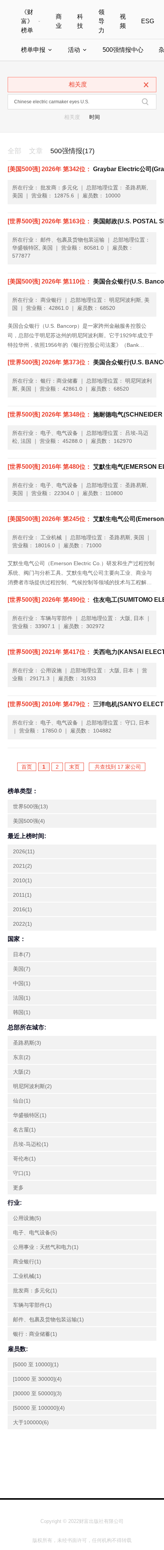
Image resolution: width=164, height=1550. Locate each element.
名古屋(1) (24, 1130)
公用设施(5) (27, 1218)
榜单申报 (33, 49)
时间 (94, 117)
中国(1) (22, 983)
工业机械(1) (27, 1276)
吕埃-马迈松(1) (30, 1144)
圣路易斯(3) (27, 1043)
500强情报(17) (72, 151)
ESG (147, 21)
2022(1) (22, 924)
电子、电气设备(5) (35, 1232)
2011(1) (22, 895)
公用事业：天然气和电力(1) (46, 1247)
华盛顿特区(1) (30, 1115)
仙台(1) (22, 1101)
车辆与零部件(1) (32, 1305)
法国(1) (22, 998)
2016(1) (22, 909)
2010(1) (22, 880)
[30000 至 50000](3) (37, 1393)
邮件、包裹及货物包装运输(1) (48, 1319)
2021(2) (22, 866)
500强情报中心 (123, 49)
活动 (74, 49)
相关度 (72, 117)
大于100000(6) (31, 1422)
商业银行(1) (27, 1261)
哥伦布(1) (24, 1159)
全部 (14, 151)
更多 (18, 1188)
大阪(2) (22, 1072)
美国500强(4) (29, 821)
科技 (80, 21)
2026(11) (24, 851)
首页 (26, 767)
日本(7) (22, 954)
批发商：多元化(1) (35, 1290)
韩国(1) (22, 1012)
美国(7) (22, 969)
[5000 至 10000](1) (36, 1364)
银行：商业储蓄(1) (35, 1334)
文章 (36, 151)
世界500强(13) (30, 806)
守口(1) (22, 1173)
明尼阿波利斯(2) (32, 1086)
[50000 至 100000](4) (39, 1408)
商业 (59, 21)
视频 (123, 21)
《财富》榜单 (27, 21)
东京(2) (22, 1057)
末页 (74, 767)
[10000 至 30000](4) (37, 1379)
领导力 (101, 21)
